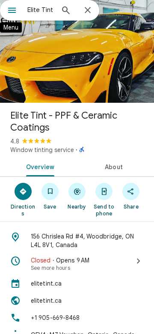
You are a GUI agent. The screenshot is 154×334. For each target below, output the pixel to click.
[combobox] (40, 10)
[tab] (39, 166)
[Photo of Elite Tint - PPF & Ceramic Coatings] (77, 51)
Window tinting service (42, 150)
